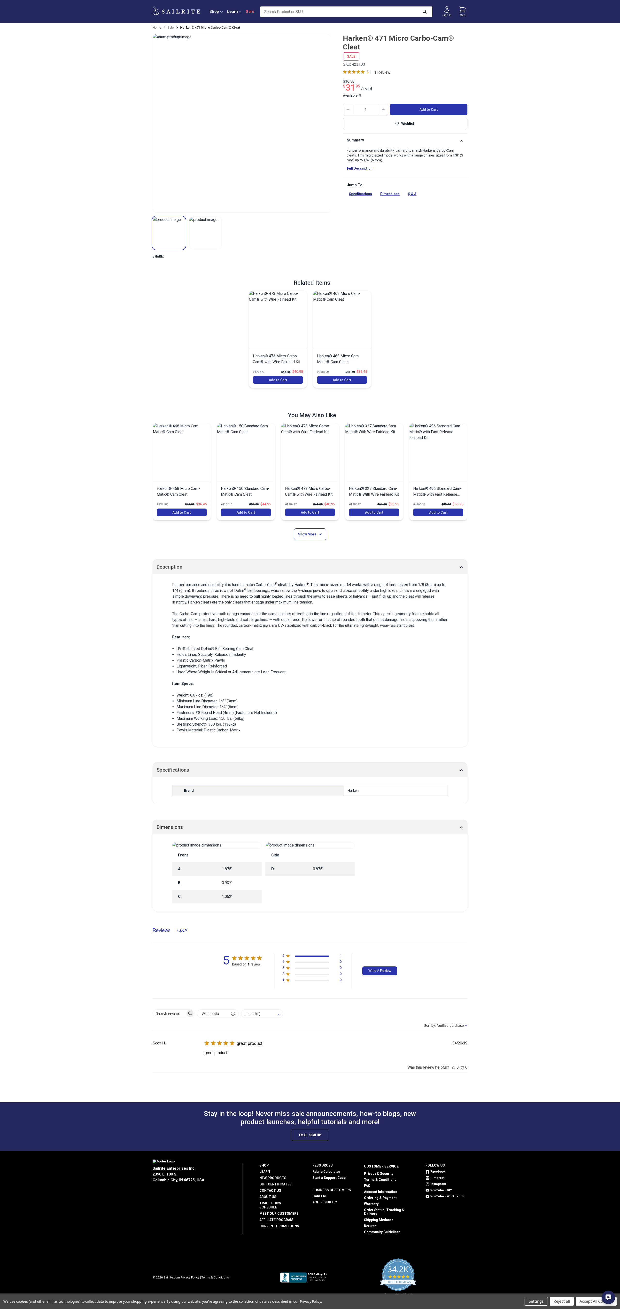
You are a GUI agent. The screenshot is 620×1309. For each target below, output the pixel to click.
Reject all (562, 1301)
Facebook (437, 1171)
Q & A (412, 194)
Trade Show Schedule (270, 1205)
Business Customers (331, 1190)
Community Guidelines (382, 1232)
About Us (267, 1197)
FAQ (367, 1186)
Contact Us (270, 1190)
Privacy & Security (378, 1174)
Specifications (360, 194)
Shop (214, 11)
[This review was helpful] (453, 1067)
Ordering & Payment (380, 1198)
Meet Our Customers (279, 1213)
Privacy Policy (190, 1277)
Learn (232, 11)
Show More (307, 534)
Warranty (371, 1204)
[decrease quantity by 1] (348, 110)
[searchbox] (169, 1013)
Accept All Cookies (596, 1301)
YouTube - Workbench (447, 1196)
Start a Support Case (329, 1178)
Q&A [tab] (182, 930)
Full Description (359, 168)
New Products (272, 1178)
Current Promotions (279, 1226)
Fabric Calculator (326, 1172)
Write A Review (379, 970)
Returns (370, 1226)
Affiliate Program (276, 1220)
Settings (536, 1301)
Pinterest (437, 1178)
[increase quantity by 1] (383, 110)
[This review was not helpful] (462, 1067)
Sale (250, 11)
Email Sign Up (310, 1135)
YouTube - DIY (441, 1190)
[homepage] (177, 11)
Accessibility (324, 1202)
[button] (169, 233)
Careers (319, 1196)
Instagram (438, 1184)
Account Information (380, 1192)
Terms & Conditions (380, 1180)
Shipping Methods (378, 1220)
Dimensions (390, 194)
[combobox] (262, 1013)
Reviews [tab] (161, 930)
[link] (278, 339)
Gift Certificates (275, 1184)
